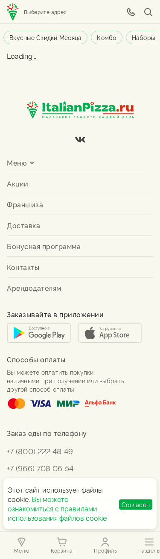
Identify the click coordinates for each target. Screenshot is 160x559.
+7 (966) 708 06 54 (40, 467)
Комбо (106, 37)
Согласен (136, 504)
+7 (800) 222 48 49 (40, 450)
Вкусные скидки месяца (45, 37)
